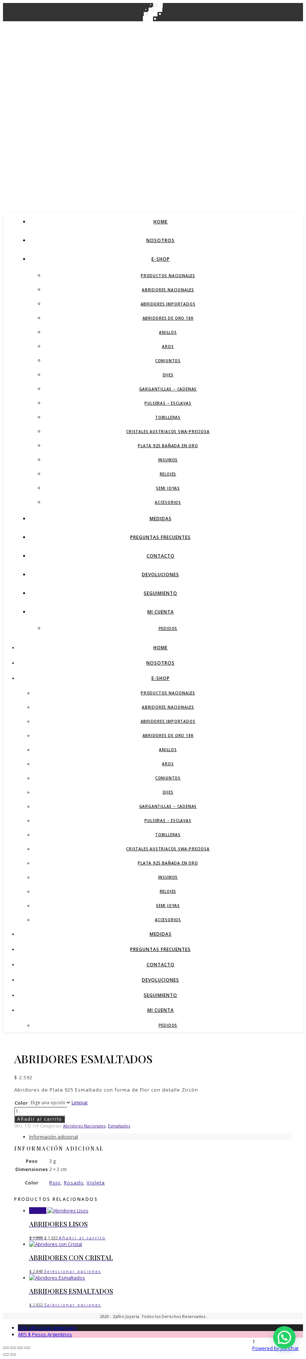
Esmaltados (119, 1126)
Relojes (168, 474)
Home (160, 222)
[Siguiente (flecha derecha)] (13, 1354)
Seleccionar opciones (72, 1271)
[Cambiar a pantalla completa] (13, 1348)
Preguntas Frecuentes (160, 537)
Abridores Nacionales (168, 289)
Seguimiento (160, 593)
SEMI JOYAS (168, 488)
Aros (168, 346)
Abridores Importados (168, 304)
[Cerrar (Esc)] (27, 1348)
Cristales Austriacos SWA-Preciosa (167, 431)
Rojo (55, 1182)
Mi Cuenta (160, 612)
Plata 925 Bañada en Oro (168, 445)
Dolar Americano (47, 1327)
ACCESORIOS (168, 502)
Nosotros (160, 240)
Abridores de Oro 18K (168, 318)
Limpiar (80, 1102)
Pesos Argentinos (45, 1334)
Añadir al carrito (39, 1119)
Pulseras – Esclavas (167, 403)
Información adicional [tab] (53, 1136)
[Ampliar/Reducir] (6, 1348)
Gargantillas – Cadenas (168, 389)
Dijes (168, 374)
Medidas (161, 518)
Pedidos (168, 628)
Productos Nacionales (168, 275)
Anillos (168, 332)
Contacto (161, 556)
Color (21, 1102)
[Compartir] (20, 1348)
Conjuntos (168, 360)
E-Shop (161, 259)
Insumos (168, 459)
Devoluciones (160, 574)
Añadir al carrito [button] (82, 1237)
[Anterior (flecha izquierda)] (6, 1354)
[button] (284, 1337)
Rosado (74, 1182)
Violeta (96, 1182)
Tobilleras (168, 417)
